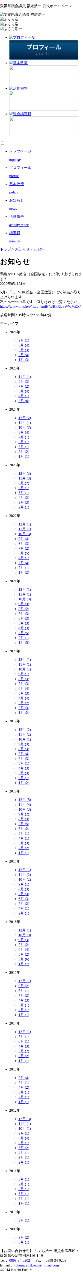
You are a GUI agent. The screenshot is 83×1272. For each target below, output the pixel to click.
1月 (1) (23, 456)
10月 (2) (24, 879)
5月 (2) (23, 904)
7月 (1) (23, 437)
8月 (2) (23, 483)
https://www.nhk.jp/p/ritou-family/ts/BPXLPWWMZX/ (40, 306)
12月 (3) (24, 473)
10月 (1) (24, 669)
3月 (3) (23, 502)
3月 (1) (23, 447)
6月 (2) (23, 829)
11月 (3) (24, 478)
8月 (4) (23, 432)
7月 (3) (23, 614)
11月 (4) (24, 804)
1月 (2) (23, 572)
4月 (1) (23, 396)
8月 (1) (23, 340)
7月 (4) (23, 754)
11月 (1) (24, 377)
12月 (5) (24, 800)
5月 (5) (23, 553)
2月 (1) (23, 507)
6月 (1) (23, 488)
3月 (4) (23, 563)
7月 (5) (23, 824)
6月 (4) (23, 345)
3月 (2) (23, 703)
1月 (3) (23, 360)
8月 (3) (23, 543)
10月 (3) (24, 534)
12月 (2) (24, 418)
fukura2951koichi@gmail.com (36, 1265)
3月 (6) (23, 401)
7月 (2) (23, 386)
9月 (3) (23, 381)
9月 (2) (23, 814)
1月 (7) (23, 964)
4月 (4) (23, 698)
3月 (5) (23, 633)
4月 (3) (23, 628)
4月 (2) (23, 498)
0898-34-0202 (20, 1260)
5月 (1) (23, 442)
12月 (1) (24, 524)
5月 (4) (23, 391)
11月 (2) (24, 734)
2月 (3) (23, 708)
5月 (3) (23, 350)
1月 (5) (23, 643)
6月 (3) (23, 618)
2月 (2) (23, 452)
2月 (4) (23, 355)
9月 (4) (23, 539)
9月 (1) (23, 674)
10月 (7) (24, 427)
